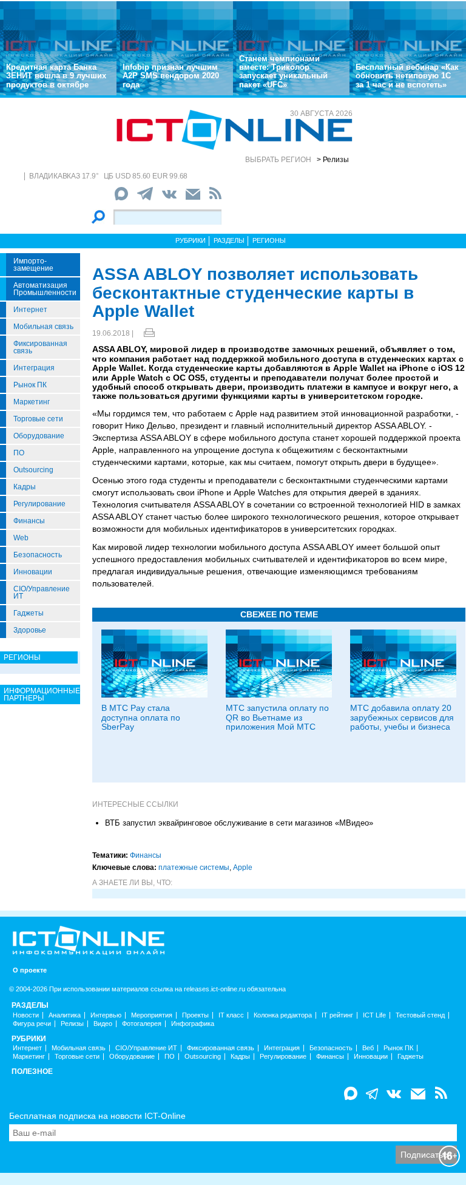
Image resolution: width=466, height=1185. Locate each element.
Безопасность (37, 555)
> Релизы (333, 159)
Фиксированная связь (40, 347)
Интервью (105, 1015)
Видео (102, 1023)
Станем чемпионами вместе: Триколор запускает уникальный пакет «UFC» (283, 71)
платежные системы (193, 867)
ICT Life (374, 1015)
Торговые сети (38, 419)
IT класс (231, 1015)
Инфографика (192, 1023)
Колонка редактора (283, 1015)
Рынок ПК (30, 385)
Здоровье (29, 630)
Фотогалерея (141, 1023)
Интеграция (34, 368)
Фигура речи (32, 1023)
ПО (18, 453)
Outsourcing (33, 470)
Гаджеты (28, 613)
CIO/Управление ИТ (41, 592)
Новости (26, 1015)
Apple (242, 867)
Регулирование (39, 504)
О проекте (30, 970)
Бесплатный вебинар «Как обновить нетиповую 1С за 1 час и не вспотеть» (407, 76)
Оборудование (38, 436)
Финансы (29, 521)
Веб (368, 1048)
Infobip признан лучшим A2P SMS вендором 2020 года (171, 76)
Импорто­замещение (33, 264)
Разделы (229, 240)
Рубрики (190, 240)
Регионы (269, 240)
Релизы (72, 1023)
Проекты (195, 1015)
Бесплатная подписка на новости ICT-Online (97, 1116)
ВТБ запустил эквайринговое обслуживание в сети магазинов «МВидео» (239, 822)
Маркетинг (31, 402)
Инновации (32, 572)
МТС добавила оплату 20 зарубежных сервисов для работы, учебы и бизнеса (402, 717)
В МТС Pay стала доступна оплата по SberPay (140, 717)
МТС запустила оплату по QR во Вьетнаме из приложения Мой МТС (277, 717)
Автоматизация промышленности (44, 289)
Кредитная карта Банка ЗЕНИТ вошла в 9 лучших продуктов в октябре (56, 76)
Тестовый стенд (420, 1015)
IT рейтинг (337, 1015)
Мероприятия (151, 1015)
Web (21, 538)
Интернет (30, 309)
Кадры (24, 487)
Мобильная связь (43, 326)
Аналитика (65, 1015)
